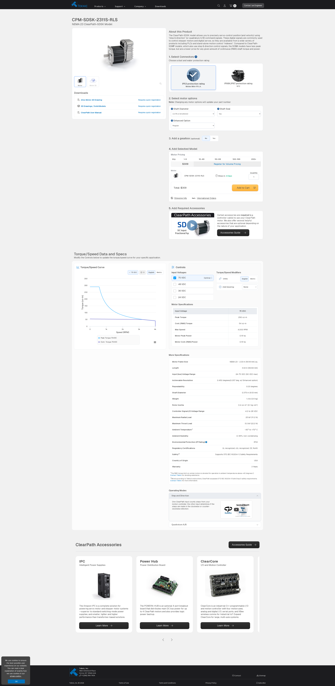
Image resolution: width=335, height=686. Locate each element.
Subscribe (262, 682)
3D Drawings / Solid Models (93, 106)
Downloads (160, 6)
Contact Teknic (176, 475)
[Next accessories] (172, 640)
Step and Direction (180, 495)
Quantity (254, 173)
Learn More (102, 625)
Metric (159, 272)
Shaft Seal (224, 109)
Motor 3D (93, 85)
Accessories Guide (230, 232)
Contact (237, 675)
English (151, 272)
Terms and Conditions (167, 683)
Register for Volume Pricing (227, 164)
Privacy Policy (211, 683)
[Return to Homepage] (78, 4)
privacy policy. (15, 676)
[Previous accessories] (163, 640)
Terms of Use (124, 683)
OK (16, 681)
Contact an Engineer (253, 5)
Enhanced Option (181, 120)
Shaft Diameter (181, 109)
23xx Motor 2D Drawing (91, 100)
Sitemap (262, 675)
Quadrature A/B (179, 524)
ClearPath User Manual (90, 112)
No (206, 138)
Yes (214, 138)
